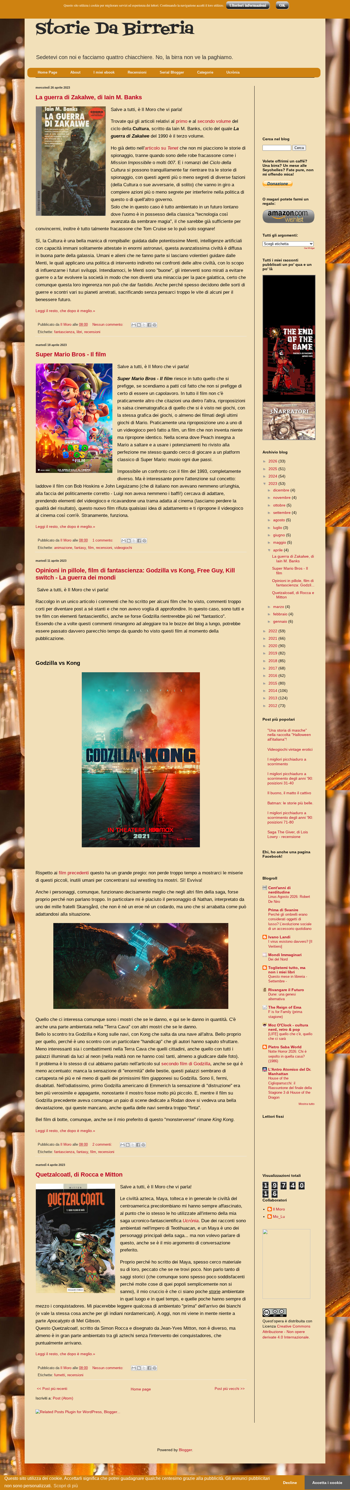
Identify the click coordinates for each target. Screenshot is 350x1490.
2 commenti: (102, 1144)
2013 (273, 698)
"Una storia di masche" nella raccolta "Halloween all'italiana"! (289, 735)
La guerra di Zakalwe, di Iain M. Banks (89, 97)
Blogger (185, 1450)
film (91, 548)
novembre (282, 497)
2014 (273, 690)
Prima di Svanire (283, 910)
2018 (273, 661)
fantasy (80, 548)
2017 (273, 668)
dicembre (281, 490)
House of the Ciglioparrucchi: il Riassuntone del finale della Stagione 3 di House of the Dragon (290, 1087)
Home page (141, 1389)
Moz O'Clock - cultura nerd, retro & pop (288, 1027)
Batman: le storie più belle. (290, 803)
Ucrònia (191, 1220)
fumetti (59, 1375)
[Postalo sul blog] (139, 325)
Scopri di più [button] (66, 1485)
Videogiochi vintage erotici (290, 749)
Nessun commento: (108, 325)
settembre (282, 512)
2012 (273, 705)
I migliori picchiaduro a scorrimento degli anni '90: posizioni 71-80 (290, 817)
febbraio (280, 614)
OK (282, 5)
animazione (63, 548)
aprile (278, 550)
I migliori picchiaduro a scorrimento (286, 761)
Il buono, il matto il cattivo (289, 793)
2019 (273, 653)
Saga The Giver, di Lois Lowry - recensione (287, 834)
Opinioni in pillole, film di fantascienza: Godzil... (293, 582)
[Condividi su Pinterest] (154, 325)
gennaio (280, 621)
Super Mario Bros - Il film (71, 354)
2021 (273, 638)
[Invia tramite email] (133, 325)
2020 (273, 646)
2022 (273, 631)
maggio (280, 542)
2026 (273, 461)
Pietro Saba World (285, 1047)
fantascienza (64, 332)
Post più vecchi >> (230, 1389)
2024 (273, 476)
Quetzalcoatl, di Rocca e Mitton (79, 1174)
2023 (273, 483)
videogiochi (123, 548)
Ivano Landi (279, 937)
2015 (273, 683)
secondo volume (214, 121)
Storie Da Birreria (115, 29)
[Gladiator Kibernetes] (289, 369)
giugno (279, 535)
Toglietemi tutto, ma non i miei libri (286, 969)
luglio (278, 527)
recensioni (92, 332)
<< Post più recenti (52, 1389)
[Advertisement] (287, 106)
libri (79, 332)
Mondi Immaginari (285, 955)
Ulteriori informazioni (247, 5)
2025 (273, 469)
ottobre (280, 505)
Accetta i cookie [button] (327, 1482)
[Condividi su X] (144, 325)
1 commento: (103, 540)
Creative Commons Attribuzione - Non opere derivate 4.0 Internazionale (286, 1331)
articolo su (161, 148)
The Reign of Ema (284, 1007)
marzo (279, 606)
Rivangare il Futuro (286, 990)
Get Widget (309, 248)
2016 (273, 675)
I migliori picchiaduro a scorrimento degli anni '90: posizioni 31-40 (290, 778)
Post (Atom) (63, 1398)
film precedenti (74, 872)
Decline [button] (290, 1482)
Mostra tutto (306, 1103)
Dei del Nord (278, 959)
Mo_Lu (279, 1216)
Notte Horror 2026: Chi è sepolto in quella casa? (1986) (287, 1056)
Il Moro (279, 1209)
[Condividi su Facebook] (149, 325)
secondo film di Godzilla (185, 1063)
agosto (279, 520)
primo (181, 121)
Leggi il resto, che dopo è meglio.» (65, 311)
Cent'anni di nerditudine (279, 890)
